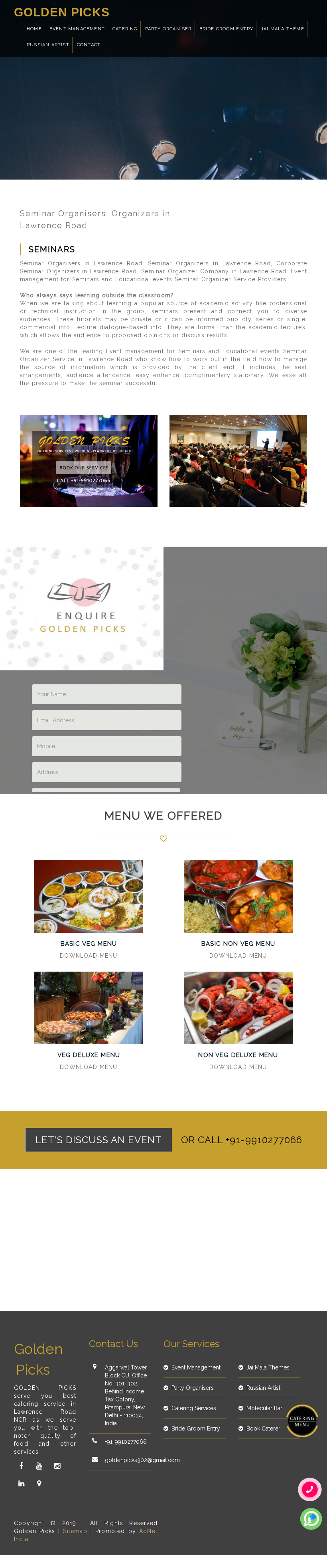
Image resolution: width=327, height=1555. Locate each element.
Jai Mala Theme (282, 29)
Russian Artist (48, 44)
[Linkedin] (21, 1483)
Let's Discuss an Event (98, 1140)
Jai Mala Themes (268, 1367)
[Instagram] (57, 1466)
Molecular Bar (264, 1408)
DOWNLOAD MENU (88, 955)
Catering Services (193, 1408)
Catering (125, 29)
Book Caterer (263, 1428)
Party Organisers (192, 1388)
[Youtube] (39, 1466)
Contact (88, 44)
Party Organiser (168, 29)
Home (34, 29)
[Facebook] (21, 1466)
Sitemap (75, 1531)
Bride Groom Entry (226, 29)
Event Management (77, 29)
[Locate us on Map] (39, 1483)
